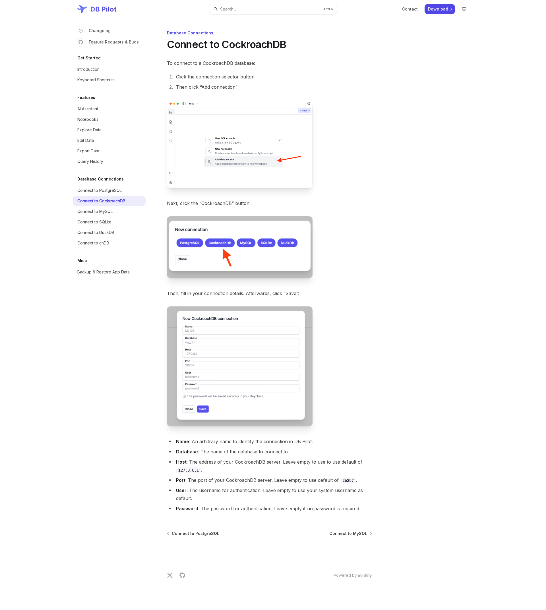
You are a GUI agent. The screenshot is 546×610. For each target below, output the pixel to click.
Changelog (100, 30)
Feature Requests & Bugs (114, 42)
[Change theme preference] (464, 9)
